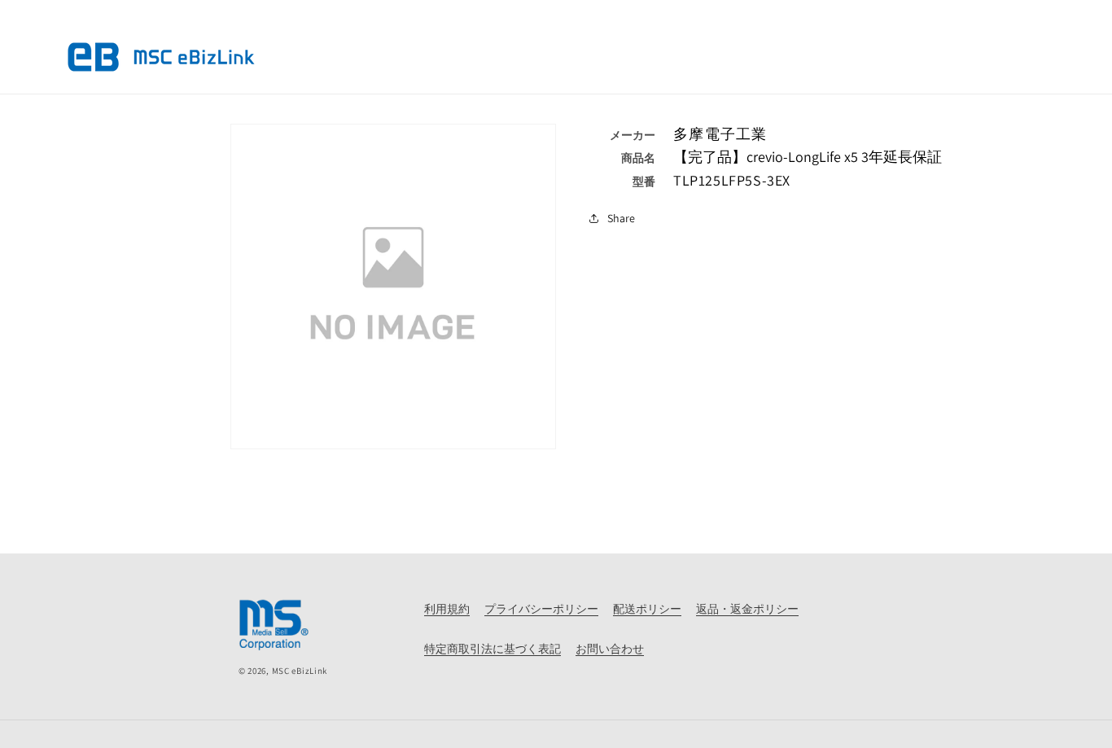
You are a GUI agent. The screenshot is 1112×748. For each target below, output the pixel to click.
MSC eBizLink (299, 670)
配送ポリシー (647, 608)
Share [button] (621, 218)
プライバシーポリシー (541, 608)
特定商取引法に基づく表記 (492, 648)
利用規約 (447, 608)
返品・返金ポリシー (747, 608)
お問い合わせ (610, 648)
